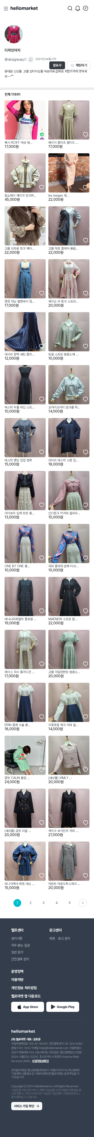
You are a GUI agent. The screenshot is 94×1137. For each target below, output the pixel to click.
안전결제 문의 (20, 959)
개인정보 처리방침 (24, 988)
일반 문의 (17, 952)
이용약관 (17, 979)
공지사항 (17, 938)
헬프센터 (17, 930)
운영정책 (17, 971)
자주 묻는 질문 (20, 945)
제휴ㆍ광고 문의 (59, 938)
